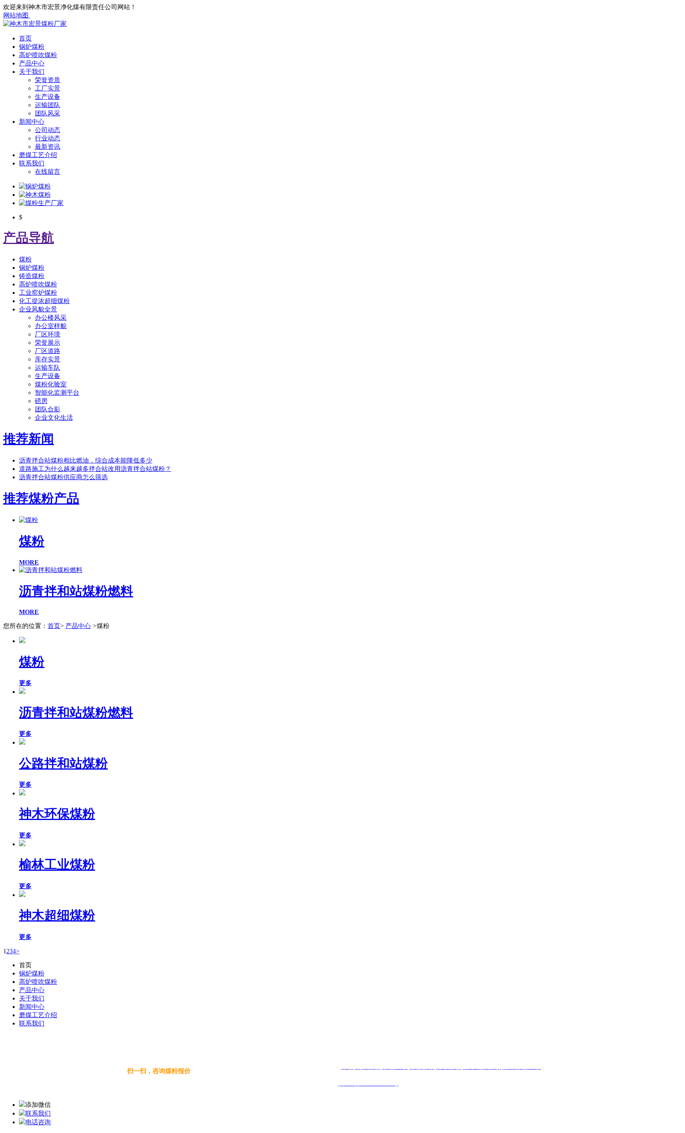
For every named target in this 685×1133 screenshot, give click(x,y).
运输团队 (47, 105)
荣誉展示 (47, 342)
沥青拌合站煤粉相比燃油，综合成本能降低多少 (85, 460)
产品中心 (31, 63)
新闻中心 (31, 121)
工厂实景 (47, 88)
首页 (25, 38)
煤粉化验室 (51, 384)
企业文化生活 (54, 417)
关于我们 (31, 71)
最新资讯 (47, 146)
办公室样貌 (51, 326)
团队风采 (47, 113)
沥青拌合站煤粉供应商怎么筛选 (63, 477)
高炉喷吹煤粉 (38, 55)
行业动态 (47, 138)
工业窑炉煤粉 (38, 292)
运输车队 (47, 367)
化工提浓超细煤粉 (44, 301)
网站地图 (16, 15)
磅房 (41, 401)
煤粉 (25, 259)
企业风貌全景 (38, 309)
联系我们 (31, 163)
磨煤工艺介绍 (38, 155)
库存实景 (47, 359)
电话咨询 (38, 1122)
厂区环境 (47, 334)
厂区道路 (47, 351)
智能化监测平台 (57, 392)
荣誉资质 (47, 80)
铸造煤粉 (31, 276)
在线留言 (47, 171)
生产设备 (47, 96)
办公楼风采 (51, 317)
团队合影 (47, 409)
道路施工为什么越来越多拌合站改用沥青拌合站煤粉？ (95, 468)
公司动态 (47, 130)
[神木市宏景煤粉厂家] (35, 23)
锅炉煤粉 (31, 46)
